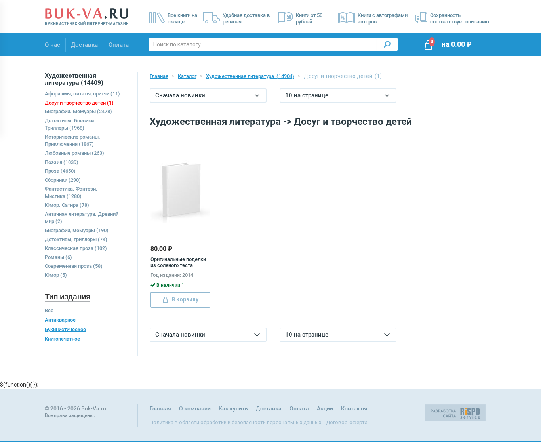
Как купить (233, 408)
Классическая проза (76, 248)
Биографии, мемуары (77, 230)
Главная (159, 76)
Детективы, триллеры (76, 239)
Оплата (119, 44)
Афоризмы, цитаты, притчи (82, 94)
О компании (195, 408)
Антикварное (60, 320)
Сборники (63, 180)
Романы (58, 257)
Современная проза (74, 266)
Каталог (187, 76)
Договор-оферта (347, 422)
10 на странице (306, 95)
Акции (325, 408)
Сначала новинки (180, 95)
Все (49, 310)
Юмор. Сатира (67, 205)
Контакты (354, 408)
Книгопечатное (62, 339)
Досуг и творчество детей (79, 103)
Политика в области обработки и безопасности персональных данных (235, 422)
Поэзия (61, 162)
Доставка (84, 44)
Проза (60, 171)
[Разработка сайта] (455, 413)
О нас (52, 44)
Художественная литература (250, 76)
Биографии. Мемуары (78, 111)
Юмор (56, 275)
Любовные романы (74, 153)
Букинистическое (65, 329)
